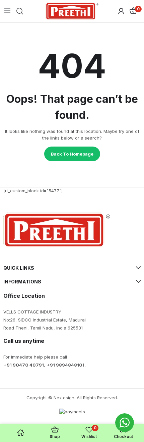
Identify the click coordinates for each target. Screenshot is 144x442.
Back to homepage (72, 154)
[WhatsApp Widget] (124, 422)
